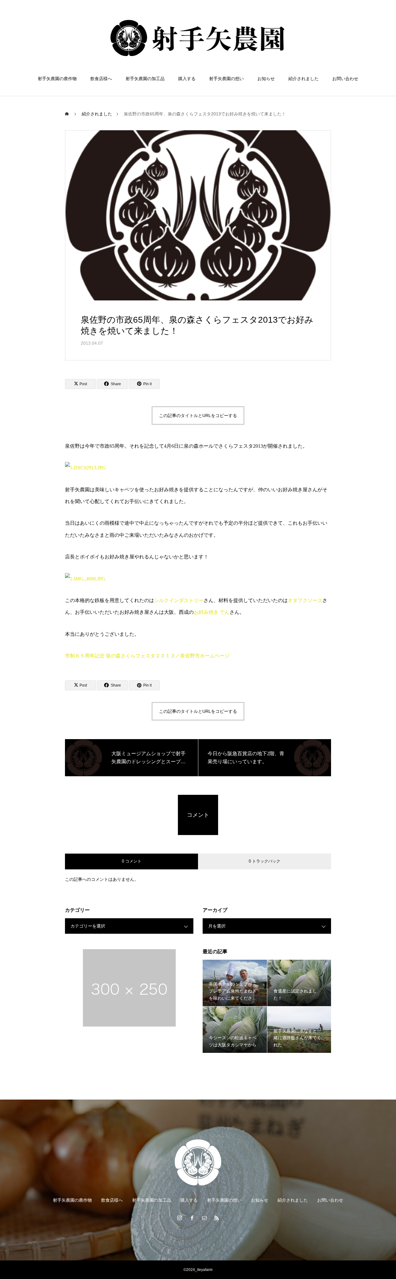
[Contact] (204, 1218)
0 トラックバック (264, 861)
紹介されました (303, 78)
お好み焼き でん (212, 612)
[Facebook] (192, 1218)
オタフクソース (305, 600)
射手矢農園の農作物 (57, 78)
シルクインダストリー (179, 600)
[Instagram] (179, 1218)
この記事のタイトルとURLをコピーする (198, 415)
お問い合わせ (345, 78)
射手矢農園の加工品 (145, 78)
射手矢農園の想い (226, 78)
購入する (187, 78)
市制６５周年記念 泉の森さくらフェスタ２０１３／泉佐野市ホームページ (147, 655)
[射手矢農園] (198, 38)
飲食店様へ (101, 78)
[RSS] (216, 1218)
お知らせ (266, 78)
